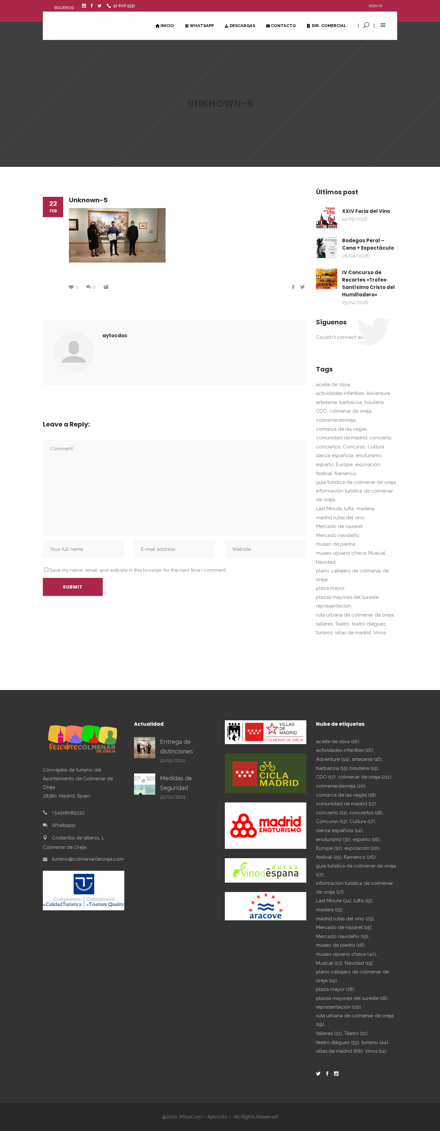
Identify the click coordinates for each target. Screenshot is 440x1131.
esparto (325, 464)
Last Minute (329, 509)
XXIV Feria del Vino (366, 211)
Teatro (342, 624)
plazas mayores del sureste (347, 597)
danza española (334, 455)
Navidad (325, 562)
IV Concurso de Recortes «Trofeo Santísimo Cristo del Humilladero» (368, 283)
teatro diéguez (369, 624)
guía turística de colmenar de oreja (356, 482)
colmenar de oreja (350, 411)
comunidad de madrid (341, 438)
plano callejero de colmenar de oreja (352, 575)
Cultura (376, 447)
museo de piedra (335, 544)
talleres (324, 624)
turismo (324, 633)
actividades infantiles (340, 393)
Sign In (375, 6)
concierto (380, 438)
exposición (367, 464)
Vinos (379, 633)
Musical (376, 553)
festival (324, 473)
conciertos (328, 447)
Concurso (354, 447)
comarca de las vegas (341, 429)
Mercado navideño (337, 535)
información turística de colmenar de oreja (354, 495)
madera (365, 509)
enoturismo (368, 455)
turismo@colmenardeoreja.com (88, 859)
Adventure (378, 393)
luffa (349, 509)
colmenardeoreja (336, 420)
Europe (344, 464)
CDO (321, 411)
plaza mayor (330, 588)
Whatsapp (64, 825)
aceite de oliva (333, 385)
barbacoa (350, 402)
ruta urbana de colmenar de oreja (355, 615)
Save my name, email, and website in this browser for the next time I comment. (138, 570)
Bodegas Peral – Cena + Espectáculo (368, 244)
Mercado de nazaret (339, 526)
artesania (326, 402)
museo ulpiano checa (341, 553)
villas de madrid (353, 633)
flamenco (345, 473)
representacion (333, 606)
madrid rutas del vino (340, 518)
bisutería (374, 402)
